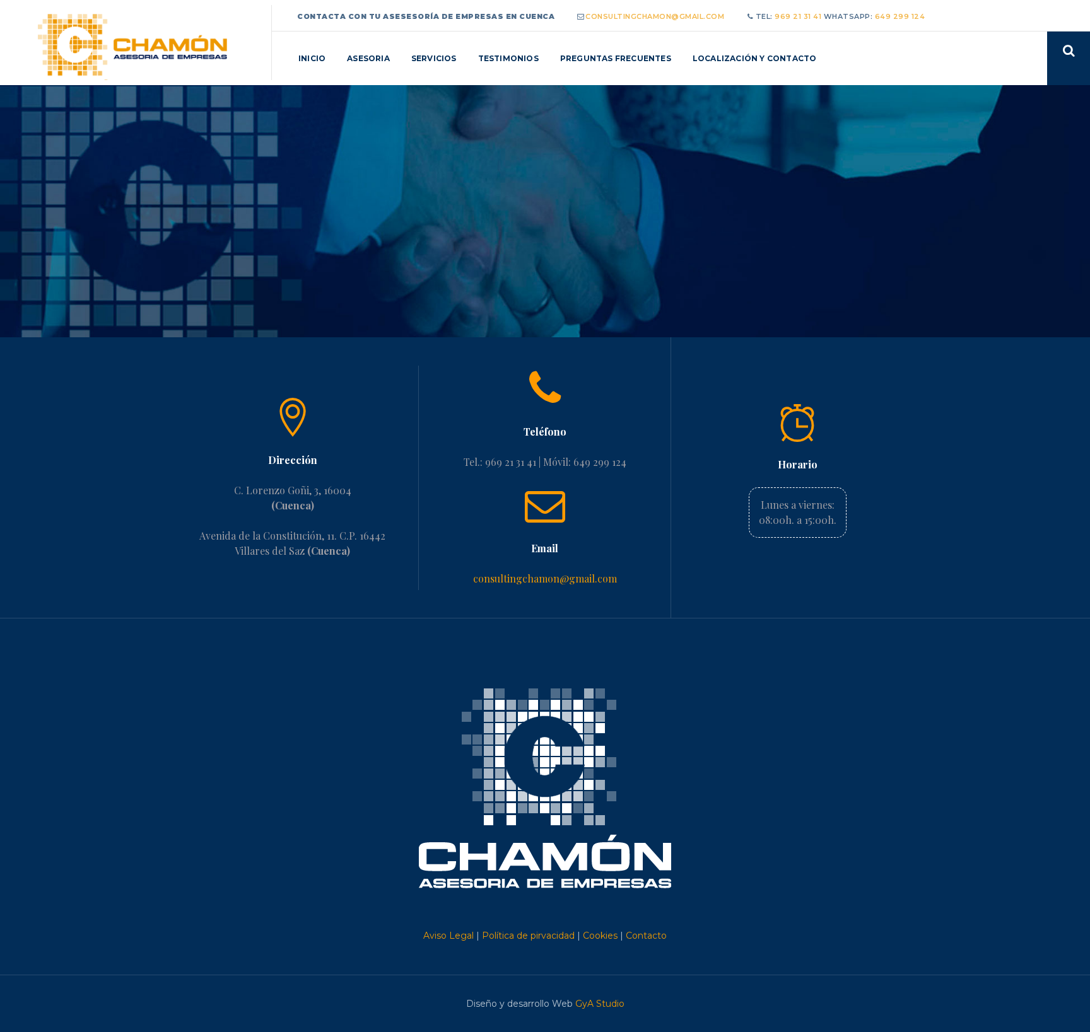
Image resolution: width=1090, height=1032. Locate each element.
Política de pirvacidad (528, 935)
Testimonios (508, 58)
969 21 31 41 (799, 16)
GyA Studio (599, 1003)
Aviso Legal (448, 935)
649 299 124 (900, 16)
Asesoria (368, 58)
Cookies (600, 935)
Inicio (311, 58)
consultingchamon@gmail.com (654, 16)
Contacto (646, 935)
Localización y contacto (755, 58)
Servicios (434, 58)
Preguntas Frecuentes (615, 58)
